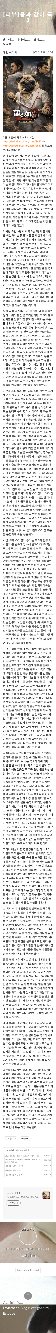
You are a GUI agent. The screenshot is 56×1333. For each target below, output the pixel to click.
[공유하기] (11, 1139)
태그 (11, 39)
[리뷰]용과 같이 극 (12, 1170)
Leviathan (10, 1308)
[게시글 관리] (15, 1139)
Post (19, 1302)
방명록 (7, 44)
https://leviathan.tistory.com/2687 (22, 146)
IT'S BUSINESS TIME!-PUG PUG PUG (22, 1197)
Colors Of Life (13, 1193)
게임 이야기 (10, 52)
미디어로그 (24, 39)
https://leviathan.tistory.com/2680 (22, 141)
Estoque (9, 1313)
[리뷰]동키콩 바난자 (12, 1175)
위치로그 (39, 39)
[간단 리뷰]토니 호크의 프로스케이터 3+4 (20, 1156)
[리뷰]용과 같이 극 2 (12, 1166)
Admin (8, 1302)
